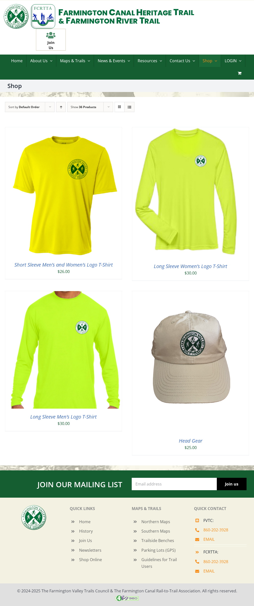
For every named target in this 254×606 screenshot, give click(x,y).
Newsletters (90, 550)
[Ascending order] (61, 107)
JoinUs (51, 45)
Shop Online (90, 559)
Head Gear (190, 440)
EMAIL (209, 539)
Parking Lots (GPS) (158, 550)
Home (85, 521)
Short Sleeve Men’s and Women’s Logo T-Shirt (63, 264)
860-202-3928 (215, 530)
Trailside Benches (157, 540)
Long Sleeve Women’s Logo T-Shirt (190, 266)
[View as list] (129, 107)
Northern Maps (155, 521)
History (86, 531)
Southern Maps (155, 531)
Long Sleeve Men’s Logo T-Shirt (63, 416)
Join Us (85, 540)
